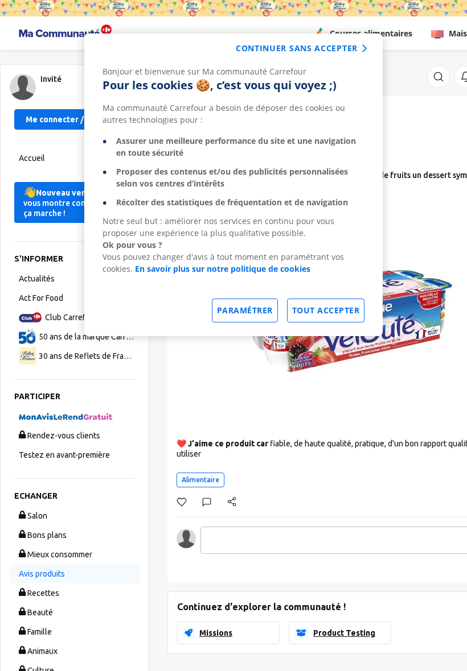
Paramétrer (245, 310)
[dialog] (233, 185)
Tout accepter (326, 310)
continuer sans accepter (297, 48)
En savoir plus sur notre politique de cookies (222, 268)
